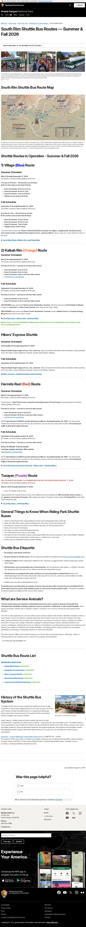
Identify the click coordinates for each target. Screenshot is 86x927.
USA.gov (48, 917)
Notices (3, 914)
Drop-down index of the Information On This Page (26, 45)
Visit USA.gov (52, 922)
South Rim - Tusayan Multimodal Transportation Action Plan (21, 736)
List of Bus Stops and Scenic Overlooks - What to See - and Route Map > (30, 465)
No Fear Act (49, 908)
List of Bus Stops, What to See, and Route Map (21, 240)
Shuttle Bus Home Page (11, 662)
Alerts (8, 15)
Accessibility (5, 905)
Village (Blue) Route (11, 666)
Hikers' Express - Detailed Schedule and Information (22, 374)
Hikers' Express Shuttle (13, 674)
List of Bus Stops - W (10, 318)
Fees (27, 15)
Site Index (49, 816)
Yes (21, 786)
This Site (7, 842)
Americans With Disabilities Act (73, 557)
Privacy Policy (6, 908)
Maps (15, 15)
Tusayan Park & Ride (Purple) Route (17, 682)
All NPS (19, 842)
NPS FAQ (48, 905)
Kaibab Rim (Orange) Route (14, 670)
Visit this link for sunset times (14, 277)
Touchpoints (58, 800)
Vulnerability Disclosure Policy (55, 914)
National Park (17, 11)
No (21, 792)
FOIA (2, 911)
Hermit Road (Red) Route (13, 678)
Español (48, 819)
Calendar (22, 15)
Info (2, 15)
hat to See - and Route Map (28, 318)
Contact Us (5, 827)
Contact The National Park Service (13, 917)
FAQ (46, 813)
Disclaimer (48, 911)
